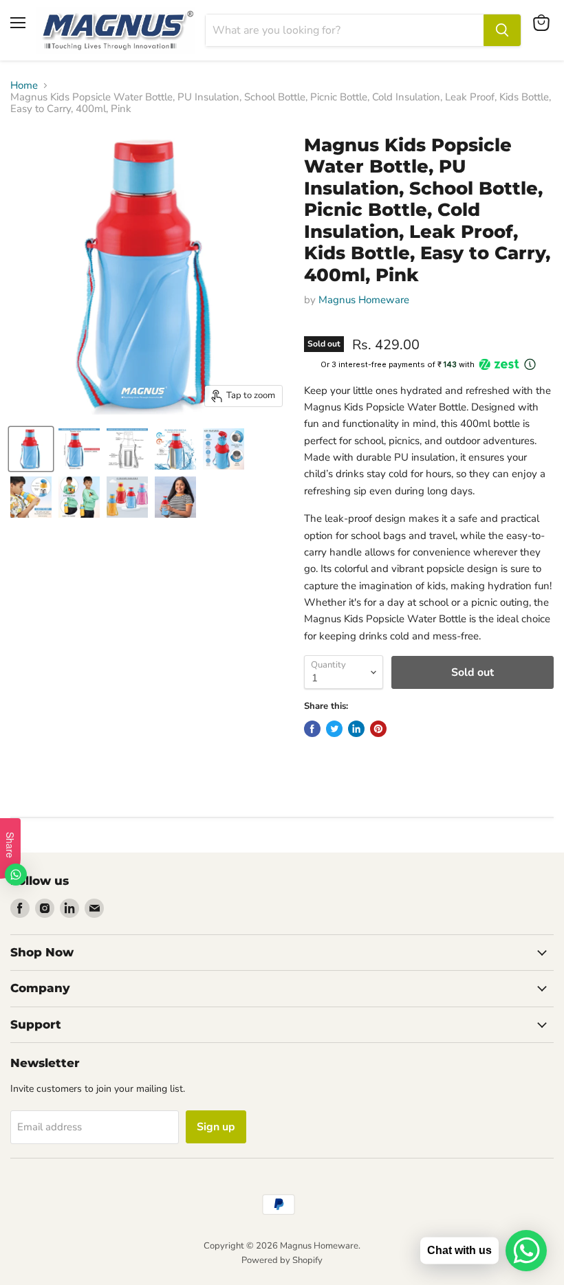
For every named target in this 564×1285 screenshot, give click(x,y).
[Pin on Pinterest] (378, 729)
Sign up (216, 1126)
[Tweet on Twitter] (334, 729)
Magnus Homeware (363, 300)
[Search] (502, 30)
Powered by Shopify (282, 1260)
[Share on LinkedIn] (356, 729)
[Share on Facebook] (312, 729)
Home (24, 85)
